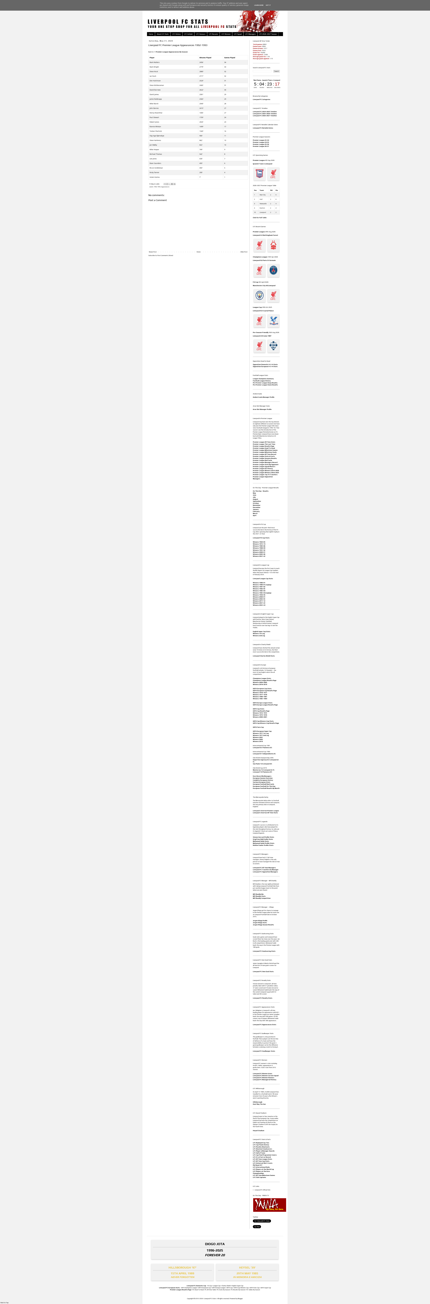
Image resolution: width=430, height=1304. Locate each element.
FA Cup (209, 1286)
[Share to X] (170, 184)
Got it (268, 5)
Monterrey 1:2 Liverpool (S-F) (263, 770)
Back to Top (5, 1302)
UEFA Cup (230, 1288)
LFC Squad (238, 34)
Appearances (165, 187)
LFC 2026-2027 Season (268, 34)
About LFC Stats (163, 34)
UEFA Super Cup (266, 1288)
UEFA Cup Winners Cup (241, 1288)
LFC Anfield (188, 34)
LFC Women (225, 34)
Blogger (240, 1298)
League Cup (216, 1286)
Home (151, 34)
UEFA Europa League (218, 1288)
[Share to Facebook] (172, 184)
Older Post (243, 252)
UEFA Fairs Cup (254, 1288)
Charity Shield (226, 1286)
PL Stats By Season (223, 1290)
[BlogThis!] (167, 184)
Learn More (258, 5)
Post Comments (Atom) (165, 255)
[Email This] (165, 184)
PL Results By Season (238, 1290)
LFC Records (213, 34)
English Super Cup (237, 1286)
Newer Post (153, 252)
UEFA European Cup (204, 1288)
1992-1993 (157, 187)
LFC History (176, 34)
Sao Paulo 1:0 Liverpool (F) (262, 764)
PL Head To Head (198, 1290)
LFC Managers (250, 34)
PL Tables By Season (253, 1290)
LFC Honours (200, 34)
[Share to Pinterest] (174, 184)
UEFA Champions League (189, 1288)
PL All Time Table (210, 1290)
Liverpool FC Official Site (262, 1190)
